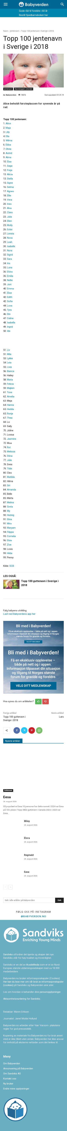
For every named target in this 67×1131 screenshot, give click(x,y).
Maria (10, 379)
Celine (10, 318)
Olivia (8, 148)
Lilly (8, 132)
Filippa (10, 532)
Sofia (10, 301)
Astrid (9, 153)
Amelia (10, 396)
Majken (10, 388)
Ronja (10, 413)
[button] (5, 4)
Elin (9, 314)
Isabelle (11, 246)
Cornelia (11, 536)
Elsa (9, 161)
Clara (10, 212)
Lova (9, 305)
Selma (10, 187)
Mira (9, 523)
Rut (9, 447)
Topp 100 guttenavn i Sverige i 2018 (40, 583)
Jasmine (11, 438)
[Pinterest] (31, 730)
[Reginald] (12, 858)
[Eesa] (33, 770)
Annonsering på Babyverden (18, 1068)
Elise (9, 292)
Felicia (10, 383)
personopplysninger (50, 991)
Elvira (10, 271)
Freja (9, 170)
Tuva (9, 392)
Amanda (11, 489)
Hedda (10, 409)
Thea (9, 417)
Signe (10, 182)
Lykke (10, 358)
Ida (8, 331)
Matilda (11, 477)
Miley (27, 821)
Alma (8, 157)
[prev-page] (5, 887)
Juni (9, 284)
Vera (9, 199)
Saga (9, 165)
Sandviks (8, 954)
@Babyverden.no (33, 916)
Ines (9, 203)
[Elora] (12, 841)
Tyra (9, 309)
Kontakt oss (9, 1078)
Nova (10, 237)
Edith (9, 297)
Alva (9, 208)
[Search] (62, 4)
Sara (9, 258)
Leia (9, 362)
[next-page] (10, 887)
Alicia (10, 174)
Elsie (9, 540)
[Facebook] (16, 730)
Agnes (10, 191)
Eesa (7, 797)
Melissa (11, 451)
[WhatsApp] (39, 730)
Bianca (10, 371)
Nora (9, 250)
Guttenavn (8, 790)
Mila (9, 354)
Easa (26, 872)
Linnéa (10, 233)
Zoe (9, 544)
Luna (9, 267)
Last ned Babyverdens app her (19, 613)
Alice (8, 123)
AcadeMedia (33, 964)
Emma (10, 288)
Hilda (9, 553)
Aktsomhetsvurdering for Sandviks (21, 998)
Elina (9, 519)
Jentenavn (14, 31)
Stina (9, 455)
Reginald (29, 855)
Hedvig (10, 515)
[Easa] (12, 875)
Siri (8, 485)
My (8, 510)
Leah (9, 242)
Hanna (10, 404)
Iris (8, 263)
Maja (8, 127)
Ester (10, 229)
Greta (10, 506)
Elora (27, 838)
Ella (7, 136)
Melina (10, 502)
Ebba (8, 144)
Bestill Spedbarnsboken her (33, 15)
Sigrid (10, 254)
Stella (10, 178)
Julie (9, 460)
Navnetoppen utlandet (23, 89)
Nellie (10, 280)
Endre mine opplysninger (16, 1088)
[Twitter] (24, 730)
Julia (9, 216)
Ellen (9, 221)
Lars (61, 716)
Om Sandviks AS (12, 1073)
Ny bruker (8, 1083)
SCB (11, 565)
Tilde (9, 468)
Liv (8, 349)
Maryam (11, 527)
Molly (10, 225)
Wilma (9, 140)
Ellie (9, 195)
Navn (5, 31)
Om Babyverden (11, 1063)
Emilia (10, 276)
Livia (9, 367)
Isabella (11, 322)
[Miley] (12, 824)
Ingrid (10, 326)
